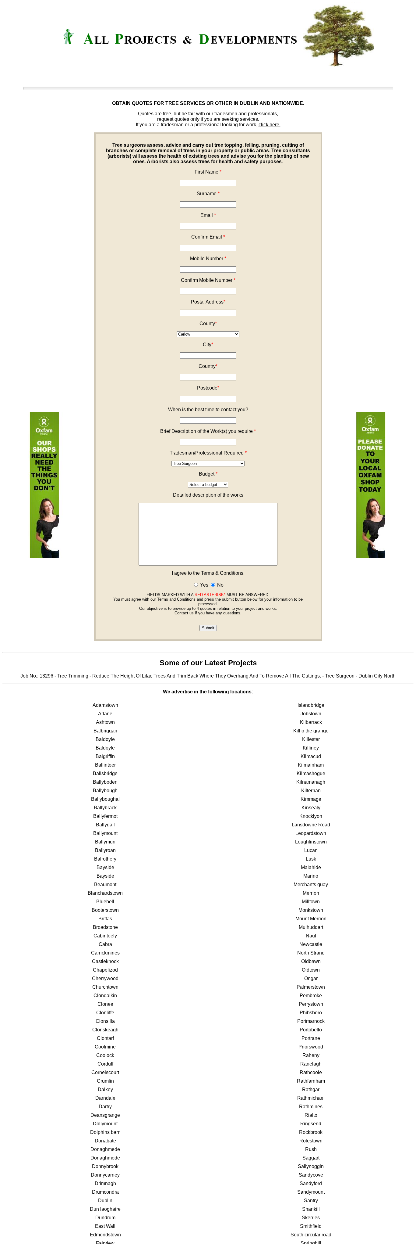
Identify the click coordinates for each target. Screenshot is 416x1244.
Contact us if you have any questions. (208, 613)
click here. (269, 124)
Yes (203, 585)
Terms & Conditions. (223, 573)
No (220, 585)
